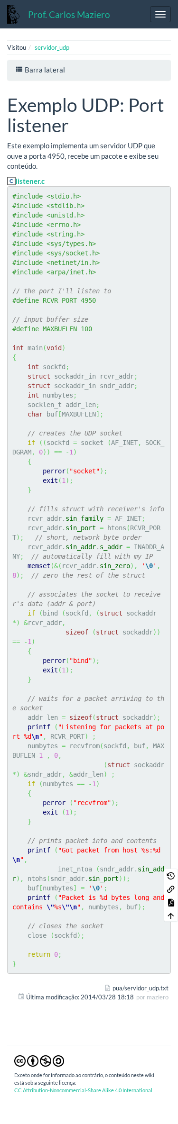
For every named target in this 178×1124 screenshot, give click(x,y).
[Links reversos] (171, 888)
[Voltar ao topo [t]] (171, 915)
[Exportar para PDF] (171, 902)
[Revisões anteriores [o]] (171, 875)
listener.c (30, 181)
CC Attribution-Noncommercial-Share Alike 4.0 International (83, 1090)
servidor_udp (52, 47)
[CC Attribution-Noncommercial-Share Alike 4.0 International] (39, 1060)
